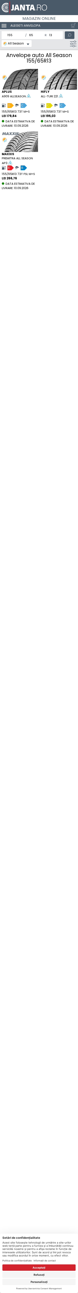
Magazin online (39, 18)
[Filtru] (73, 44)
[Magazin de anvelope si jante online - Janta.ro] (39, 8)
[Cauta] (69, 35)
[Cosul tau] (72, 25)
